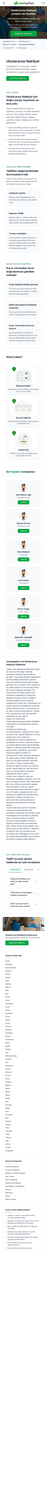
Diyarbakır (9, 1013)
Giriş (43, 3)
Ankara (7, 974)
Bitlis (7, 990)
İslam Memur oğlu (23, 495)
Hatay (7, 1043)
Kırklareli (8, 1072)
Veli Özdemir (23, 580)
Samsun (8, 1124)
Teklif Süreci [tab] (15, 870)
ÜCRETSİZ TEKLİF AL (23, 34)
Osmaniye (8, 1115)
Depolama (9, 1193)
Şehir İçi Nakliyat (11, 1180)
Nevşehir (8, 1105)
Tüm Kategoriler (23, 41)
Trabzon (8, 1137)
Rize (7, 1118)
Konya (7, 1079)
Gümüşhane (9, 1039)
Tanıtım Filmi (9, 48)
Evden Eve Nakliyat (12, 1170)
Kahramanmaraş (11, 1056)
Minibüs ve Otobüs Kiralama (15, 1173)
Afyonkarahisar (10, 968)
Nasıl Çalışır (23, 48)
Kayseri (8, 1069)
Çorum (7, 1007)
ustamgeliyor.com (9, 41)
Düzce (7, 1017)
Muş (6, 1101)
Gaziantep (9, 1033)
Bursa (7, 1000)
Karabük (8, 1059)
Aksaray (8, 971)
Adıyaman (8, 964)
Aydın (7, 981)
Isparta (7, 1046)
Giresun (8, 1036)
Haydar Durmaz (23, 523)
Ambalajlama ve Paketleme (15, 1186)
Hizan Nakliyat (23, 552)
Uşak (7, 1141)
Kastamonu (9, 1066)
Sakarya (8, 1121)
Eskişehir (8, 1030)
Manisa (7, 1088)
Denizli (7, 1010)
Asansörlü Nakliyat (11, 1167)
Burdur (7, 997)
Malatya (8, 1085)
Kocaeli (8, 1075)
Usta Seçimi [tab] (28, 870)
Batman (8, 987)
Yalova (7, 1144)
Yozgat (7, 1147)
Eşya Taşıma (9, 1176)
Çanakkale (9, 1003)
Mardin (7, 1092)
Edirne (7, 1020)
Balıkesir (8, 984)
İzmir (7, 1052)
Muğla (7, 1098)
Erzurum (8, 1026)
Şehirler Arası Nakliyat (13, 1183)
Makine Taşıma (10, 1199)
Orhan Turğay (23, 609)
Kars (7, 1062)
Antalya (8, 977)
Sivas (7, 1128)
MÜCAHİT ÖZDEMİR (23, 637)
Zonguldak (9, 1150)
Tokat (7, 1134)
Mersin (7, 1095)
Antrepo (8, 1189)
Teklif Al (23, 502)
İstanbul (8, 1049)
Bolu (7, 994)
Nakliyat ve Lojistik (9, 44)
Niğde (7, 1108)
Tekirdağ (8, 1131)
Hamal (7, 1196)
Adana (7, 961)
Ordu (7, 1111)
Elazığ (7, 1023)
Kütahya (8, 1082)
